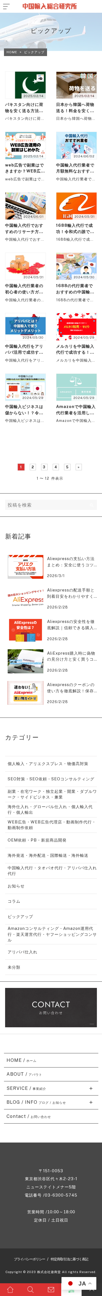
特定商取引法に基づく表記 (69, 1259)
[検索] (92, 505)
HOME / (22, 1060)
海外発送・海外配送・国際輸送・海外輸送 (48, 855)
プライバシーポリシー (29, 1259)
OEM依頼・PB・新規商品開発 (37, 840)
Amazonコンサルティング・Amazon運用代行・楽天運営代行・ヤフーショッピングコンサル (52, 934)
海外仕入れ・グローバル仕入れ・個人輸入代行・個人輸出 (50, 809)
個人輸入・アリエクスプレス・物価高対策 (48, 763)
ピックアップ (20, 916)
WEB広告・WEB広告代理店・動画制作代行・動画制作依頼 (52, 824)
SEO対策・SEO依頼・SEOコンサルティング (51, 778)
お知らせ (16, 885)
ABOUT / (24, 1074)
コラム (14, 901)
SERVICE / (26, 1088)
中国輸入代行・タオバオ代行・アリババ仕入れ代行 (52, 870)
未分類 (14, 967)
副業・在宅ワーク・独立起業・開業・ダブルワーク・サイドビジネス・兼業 (52, 794)
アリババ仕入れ (22, 951)
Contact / (29, 1116)
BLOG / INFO (36, 1102)
